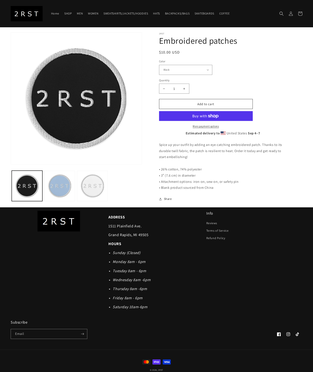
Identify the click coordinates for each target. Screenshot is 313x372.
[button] (281, 13)
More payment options (206, 126)
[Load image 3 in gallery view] (92, 186)
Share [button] (168, 199)
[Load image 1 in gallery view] (27, 186)
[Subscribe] (82, 334)
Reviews (211, 223)
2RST (160, 370)
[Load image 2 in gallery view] (60, 186)
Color (162, 61)
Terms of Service (217, 230)
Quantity (164, 80)
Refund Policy (215, 238)
